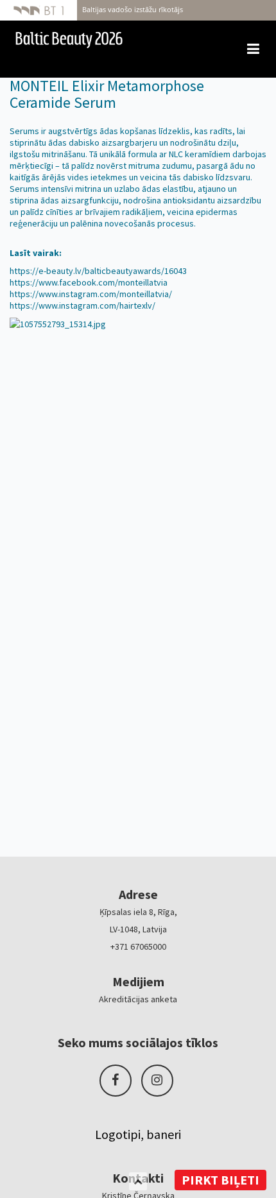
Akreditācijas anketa (138, 999)
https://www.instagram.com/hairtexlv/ (82, 305)
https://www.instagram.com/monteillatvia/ (91, 294)
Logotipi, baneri (138, 1134)
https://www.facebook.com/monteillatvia (89, 282)
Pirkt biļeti (220, 1180)
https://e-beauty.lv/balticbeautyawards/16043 (98, 271)
